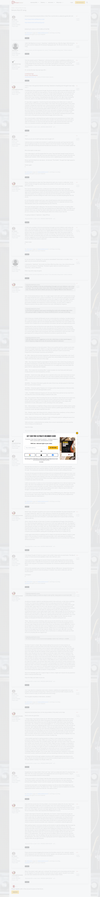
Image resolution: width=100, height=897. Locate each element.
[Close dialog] (77, 433)
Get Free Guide (53, 447)
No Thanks (41, 461)
